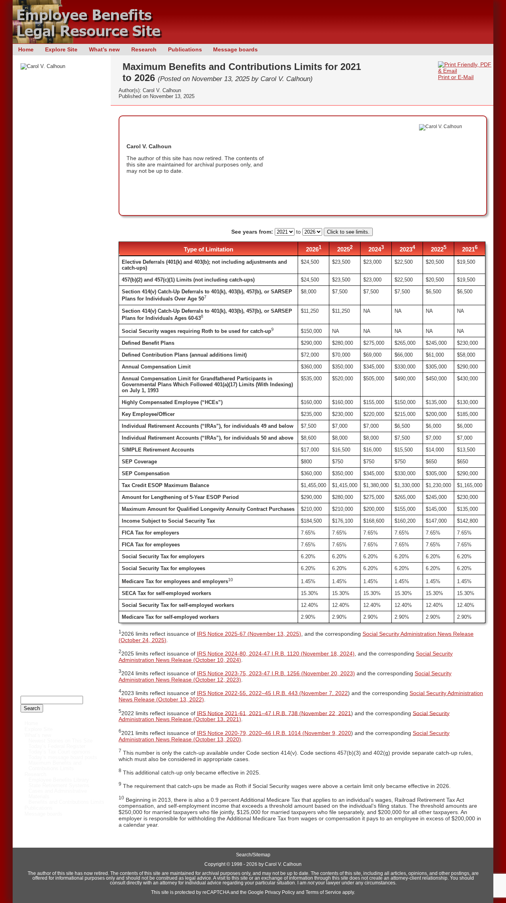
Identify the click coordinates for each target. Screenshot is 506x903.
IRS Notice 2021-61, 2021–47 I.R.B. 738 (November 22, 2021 (274, 713)
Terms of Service (323, 892)
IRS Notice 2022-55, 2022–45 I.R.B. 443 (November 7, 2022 (272, 693)
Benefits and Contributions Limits (66, 802)
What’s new (104, 49)
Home (26, 49)
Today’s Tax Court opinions (59, 752)
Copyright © (217, 864)
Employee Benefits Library (58, 780)
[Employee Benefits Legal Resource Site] (92, 41)
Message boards (235, 49)
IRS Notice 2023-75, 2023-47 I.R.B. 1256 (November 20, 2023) (276, 673)
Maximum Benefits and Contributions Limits (54, 765)
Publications (185, 49)
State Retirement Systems (58, 785)
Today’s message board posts (62, 757)
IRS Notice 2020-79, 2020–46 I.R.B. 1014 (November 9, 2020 (274, 733)
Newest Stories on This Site (60, 741)
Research (144, 49)
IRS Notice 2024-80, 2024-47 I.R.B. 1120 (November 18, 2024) (276, 653)
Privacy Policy (280, 892)
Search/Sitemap (253, 854)
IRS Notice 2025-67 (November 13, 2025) (249, 634)
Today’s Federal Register (56, 746)
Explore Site (61, 49)
